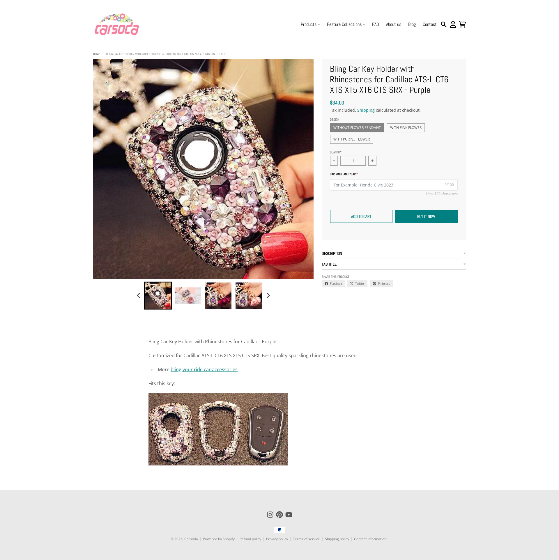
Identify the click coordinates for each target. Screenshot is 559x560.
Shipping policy (337, 538)
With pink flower (406, 127)
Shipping (366, 110)
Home (96, 54)
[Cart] (462, 24)
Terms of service (306, 538)
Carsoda (191, 538)
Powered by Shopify (219, 538)
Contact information (370, 538)
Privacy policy (277, 538)
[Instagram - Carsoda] (270, 514)
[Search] (443, 24)
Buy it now (426, 216)
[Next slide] (268, 295)
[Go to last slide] (139, 295)
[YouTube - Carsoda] (288, 514)
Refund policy (250, 538)
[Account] (453, 24)
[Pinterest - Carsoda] (279, 514)
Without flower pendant (357, 127)
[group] (158, 296)
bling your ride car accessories (204, 369)
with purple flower (351, 139)
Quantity (336, 152)
